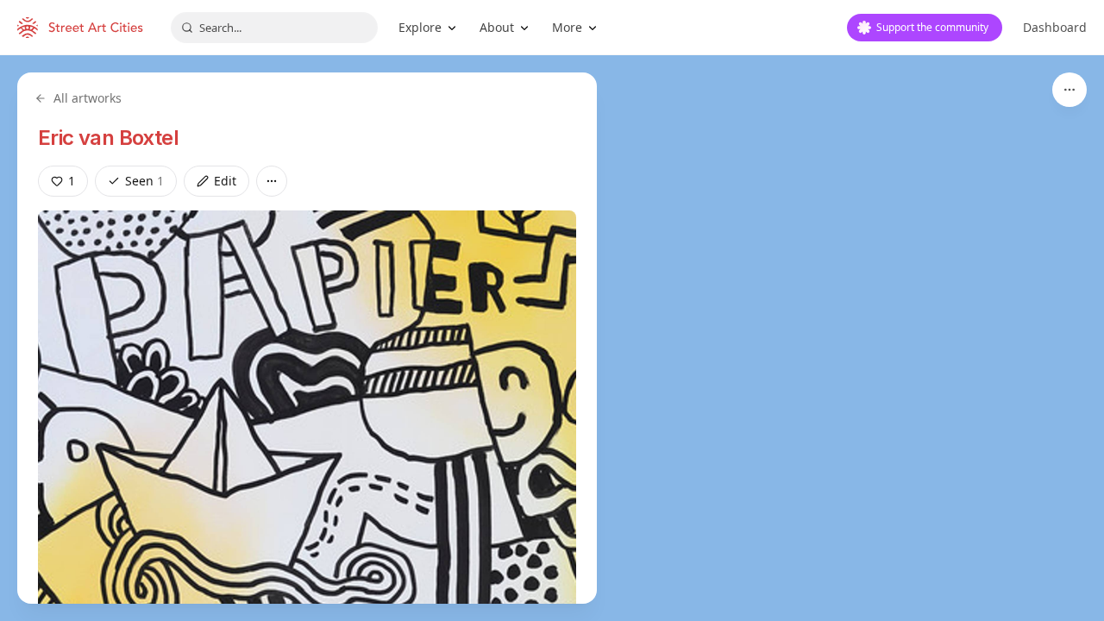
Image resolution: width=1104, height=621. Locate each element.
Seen (144, 180)
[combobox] (274, 27)
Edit (225, 180)
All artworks (87, 98)
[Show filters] (1069, 89)
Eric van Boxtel (108, 137)
